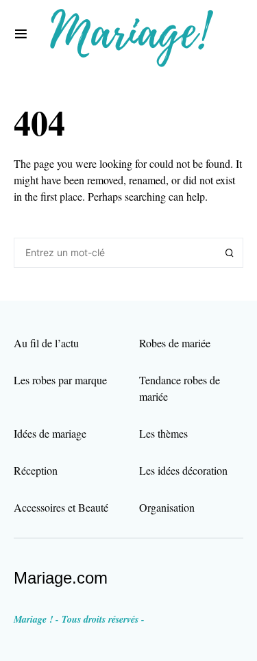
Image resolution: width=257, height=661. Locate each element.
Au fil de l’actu (46, 343)
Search (230, 252)
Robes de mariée (174, 343)
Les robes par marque (60, 380)
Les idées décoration (183, 470)
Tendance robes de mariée (179, 388)
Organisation (167, 507)
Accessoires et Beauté (61, 507)
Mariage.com (61, 578)
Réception (36, 470)
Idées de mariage (50, 433)
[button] (21, 34)
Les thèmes (163, 433)
